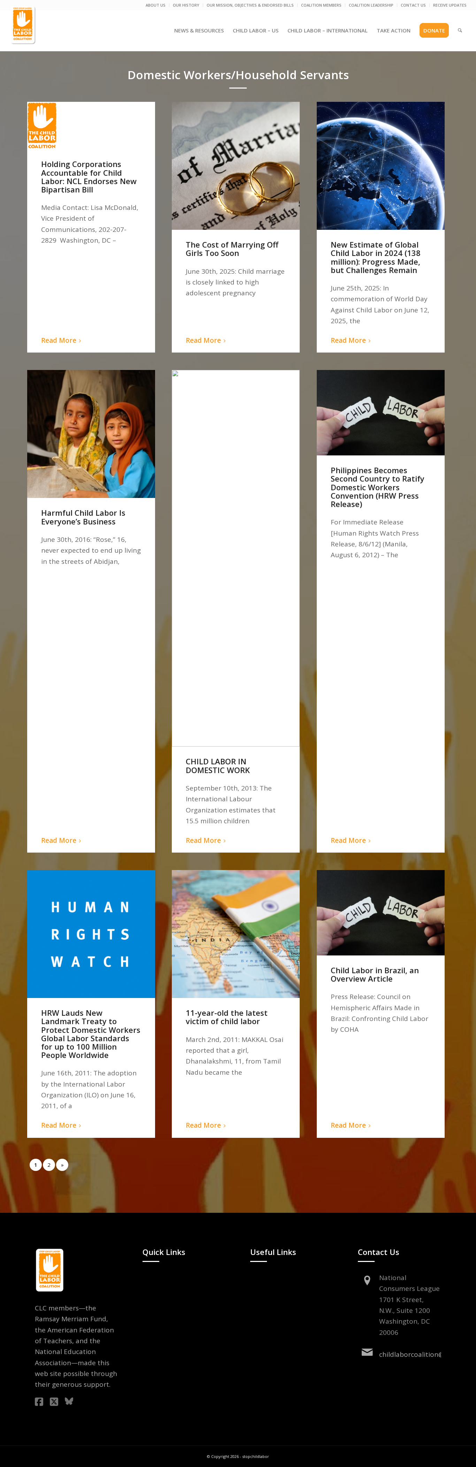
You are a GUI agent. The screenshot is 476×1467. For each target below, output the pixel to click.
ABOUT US (156, 5)
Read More (58, 340)
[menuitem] (155, 5)
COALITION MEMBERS (321, 5)
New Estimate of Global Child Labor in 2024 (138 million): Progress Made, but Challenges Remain (376, 257)
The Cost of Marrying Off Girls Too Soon (232, 248)
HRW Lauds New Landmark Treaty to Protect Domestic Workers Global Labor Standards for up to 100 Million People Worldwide (90, 1033)
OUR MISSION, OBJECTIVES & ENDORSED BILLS (250, 5)
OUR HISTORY (186, 5)
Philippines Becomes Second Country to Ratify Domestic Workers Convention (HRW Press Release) (377, 487)
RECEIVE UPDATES (450, 5)
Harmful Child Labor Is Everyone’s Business (83, 516)
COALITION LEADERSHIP (371, 5)
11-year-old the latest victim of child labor (227, 1016)
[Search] (460, 30)
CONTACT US (413, 5)
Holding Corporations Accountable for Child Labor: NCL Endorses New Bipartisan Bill (89, 177)
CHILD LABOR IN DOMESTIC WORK (218, 765)
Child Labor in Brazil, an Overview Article (375, 974)
